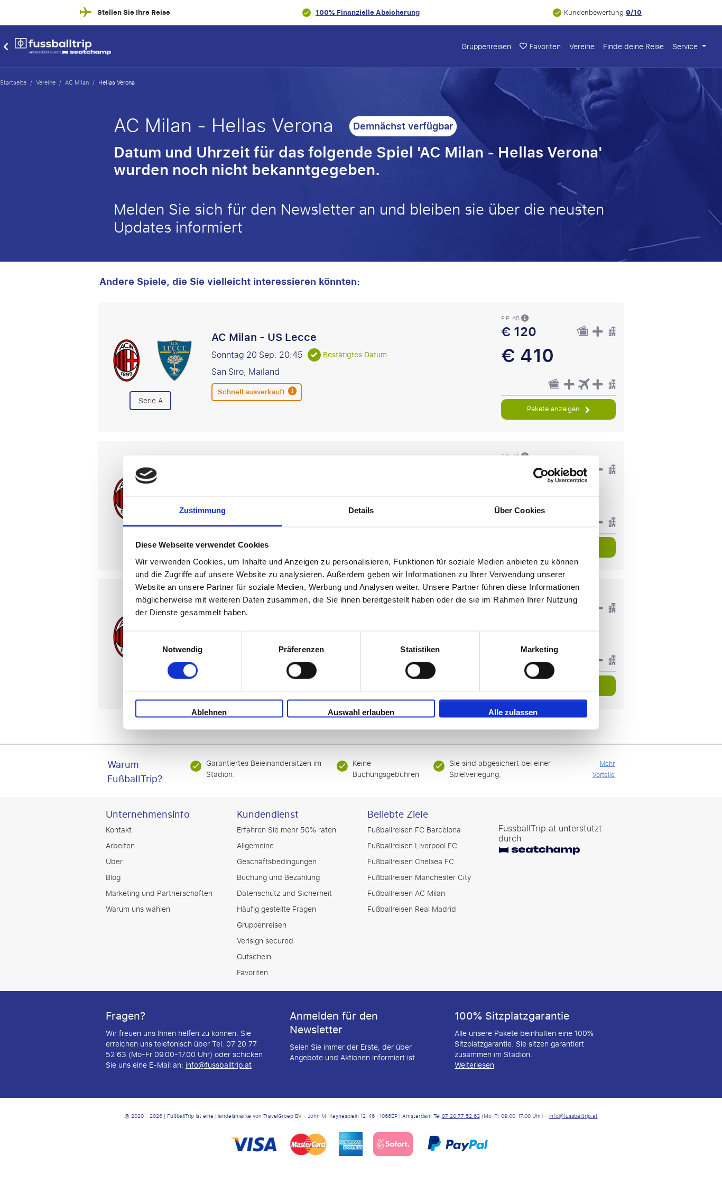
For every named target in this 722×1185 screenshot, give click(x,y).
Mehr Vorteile (604, 769)
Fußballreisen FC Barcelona (414, 830)
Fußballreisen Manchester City (419, 877)
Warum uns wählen (138, 909)
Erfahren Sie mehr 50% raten (286, 830)
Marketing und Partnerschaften (159, 893)
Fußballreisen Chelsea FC (410, 861)
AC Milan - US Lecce (264, 337)
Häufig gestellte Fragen (276, 909)
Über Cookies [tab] (519, 510)
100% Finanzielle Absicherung (368, 12)
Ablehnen (209, 712)
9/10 (634, 12)
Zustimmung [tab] (202, 510)
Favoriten (252, 972)
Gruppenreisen (486, 46)
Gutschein (254, 957)
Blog (113, 877)
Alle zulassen (513, 712)
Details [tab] (361, 510)
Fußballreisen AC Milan (406, 893)
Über (114, 861)
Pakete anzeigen (554, 409)
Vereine (582, 46)
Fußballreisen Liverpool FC (412, 846)
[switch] (301, 670)
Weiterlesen (474, 1065)
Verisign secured (265, 941)
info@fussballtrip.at (219, 1065)
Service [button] (686, 46)
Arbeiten (120, 846)
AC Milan (77, 82)
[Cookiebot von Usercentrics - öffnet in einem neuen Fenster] (541, 476)
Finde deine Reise (633, 46)
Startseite (13, 82)
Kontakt (119, 830)
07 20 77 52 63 (461, 1116)
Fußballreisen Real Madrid (411, 909)
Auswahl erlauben (361, 712)
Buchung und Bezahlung (278, 877)
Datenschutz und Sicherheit (284, 893)
